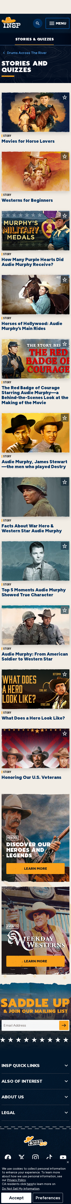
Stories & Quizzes (34, 39)
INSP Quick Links (21, 1065)
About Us (13, 1096)
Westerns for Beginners (27, 200)
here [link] (30, 1184)
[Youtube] (63, 1158)
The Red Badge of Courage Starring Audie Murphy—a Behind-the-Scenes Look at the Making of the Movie (35, 395)
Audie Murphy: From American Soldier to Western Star (35, 656)
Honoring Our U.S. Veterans (31, 777)
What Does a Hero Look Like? (33, 718)
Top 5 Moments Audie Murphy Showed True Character (34, 592)
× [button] (67, 1162)
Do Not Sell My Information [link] (20, 1188)
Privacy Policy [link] (16, 1180)
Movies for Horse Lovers (28, 141)
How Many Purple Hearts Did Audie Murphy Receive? (33, 262)
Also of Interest (22, 1081)
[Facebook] (8, 1158)
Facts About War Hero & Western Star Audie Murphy (32, 528)
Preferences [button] (48, 1197)
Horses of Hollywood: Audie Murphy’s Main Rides (32, 326)
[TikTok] (49, 1158)
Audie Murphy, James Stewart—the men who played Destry (34, 464)
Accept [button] (16, 1197)
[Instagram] (35, 1158)
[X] (22, 1158)
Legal (8, 1112)
